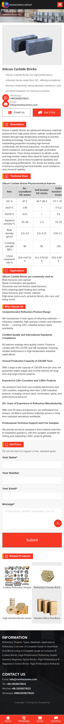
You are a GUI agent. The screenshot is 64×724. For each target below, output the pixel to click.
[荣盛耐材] (16, 4)
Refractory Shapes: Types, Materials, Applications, (28, 642)
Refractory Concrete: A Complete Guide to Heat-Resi (30, 646)
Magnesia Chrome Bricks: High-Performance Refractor (31, 664)
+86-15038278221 (16, 684)
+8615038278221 (19, 98)
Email (40, 721)
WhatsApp (23, 721)
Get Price (49, 112)
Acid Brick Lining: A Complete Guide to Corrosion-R (29, 651)
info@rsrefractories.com (24, 105)
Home (8, 721)
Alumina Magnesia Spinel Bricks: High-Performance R (31, 659)
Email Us (19, 112)
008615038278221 (24, 693)
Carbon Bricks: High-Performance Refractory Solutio (29, 655)
